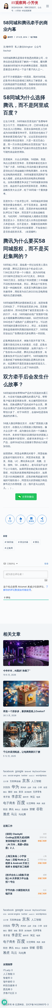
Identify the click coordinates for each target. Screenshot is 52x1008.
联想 (5, 809)
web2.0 (31, 776)
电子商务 (33, 37)
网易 (38, 803)
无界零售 (37, 792)
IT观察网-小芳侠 (24, 3)
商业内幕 (23, 542)
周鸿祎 (23, 787)
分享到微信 (28, 496)
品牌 (29, 787)
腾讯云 (17, 810)
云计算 (5, 781)
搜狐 (15, 792)
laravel (28, 771)
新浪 (21, 791)
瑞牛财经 (7, 981)
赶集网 (9, 548)
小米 (40, 787)
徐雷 (45, 787)
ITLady (7, 970)
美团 (43, 803)
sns (4, 775)
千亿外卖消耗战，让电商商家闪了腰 (21, 751)
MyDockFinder (39, 771)
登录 (46, 563)
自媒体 (25, 809)
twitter (24, 775)
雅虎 (6, 814)
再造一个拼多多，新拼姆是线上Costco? (24, 711)
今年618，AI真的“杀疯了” (16, 670)
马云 (14, 814)
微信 (5, 792)
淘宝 (32, 796)
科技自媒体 (9, 985)
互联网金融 (15, 781)
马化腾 (22, 814)
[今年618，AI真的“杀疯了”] (26, 653)
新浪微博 (28, 792)
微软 (10, 791)
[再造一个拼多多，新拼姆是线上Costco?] (26, 694)
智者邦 (6, 977)
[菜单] (47, 6)
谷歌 (39, 809)
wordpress (41, 775)
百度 (21, 802)
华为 (15, 786)
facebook (8, 771)
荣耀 (32, 809)
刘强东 (6, 787)
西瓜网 (6, 989)
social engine (14, 775)
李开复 (6, 796)
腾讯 (36, 542)
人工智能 (36, 781)
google (19, 771)
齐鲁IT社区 (8, 993)
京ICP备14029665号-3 (37, 1004)
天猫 (34, 787)
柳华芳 (26, 797)
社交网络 (31, 803)
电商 (38, 797)
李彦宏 (17, 796)
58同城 (9, 542)
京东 (26, 780)
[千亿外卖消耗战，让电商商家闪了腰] (26, 734)
